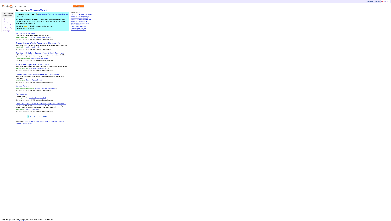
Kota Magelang (21, 94)
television (19, 123)
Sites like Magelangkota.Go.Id (37, 98)
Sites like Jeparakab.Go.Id (34, 80)
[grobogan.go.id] (52, 14)
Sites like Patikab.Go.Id (32, 47)
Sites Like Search (7, 219)
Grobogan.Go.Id (37, 10)
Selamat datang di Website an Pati (38, 43)
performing (54, 121)
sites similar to (81, 14)
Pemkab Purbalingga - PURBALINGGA (33, 64)
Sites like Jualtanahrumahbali (39, 58)
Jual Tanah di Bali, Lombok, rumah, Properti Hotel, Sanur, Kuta (40, 53)
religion (25, 123)
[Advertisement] (83, 46)
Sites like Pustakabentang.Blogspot (45, 88)
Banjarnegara (25, 33)
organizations (40, 121)
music (30, 123)
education (61, 121)
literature (47, 121)
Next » (45, 116)
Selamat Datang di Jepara (37, 74)
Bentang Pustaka (22, 86)
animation (32, 121)
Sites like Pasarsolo (32, 109)
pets (26, 121)
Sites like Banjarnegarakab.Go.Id (39, 37)
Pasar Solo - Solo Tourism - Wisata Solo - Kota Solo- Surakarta (41, 104)
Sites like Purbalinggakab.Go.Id (38, 68)
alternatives (80, 23)
